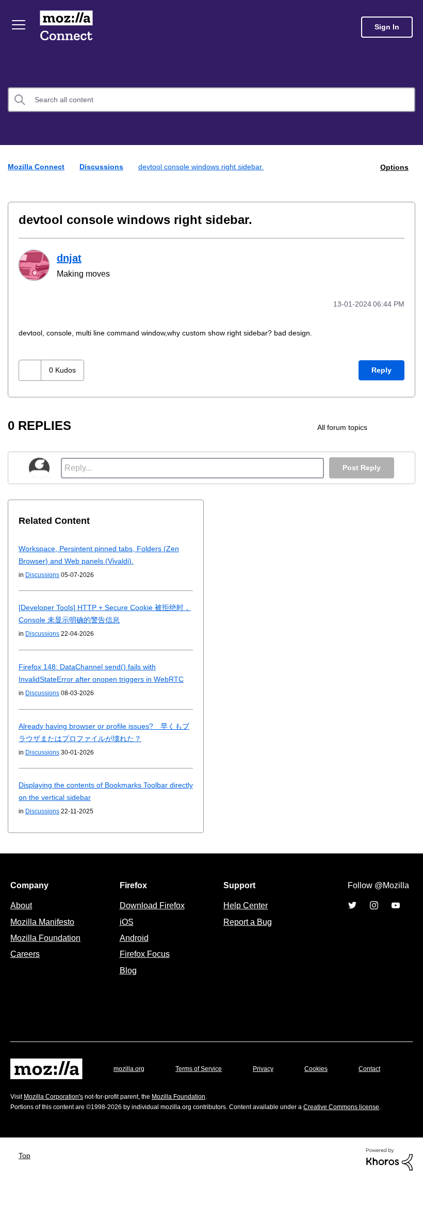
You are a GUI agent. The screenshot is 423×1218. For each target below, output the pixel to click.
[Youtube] (395, 916)
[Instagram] (374, 916)
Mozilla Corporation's (57, 1123)
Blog (126, 981)
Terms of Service (204, 1080)
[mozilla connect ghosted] (384, 426)
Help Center (243, 916)
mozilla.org (130, 1080)
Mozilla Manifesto (44, 933)
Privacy (273, 1080)
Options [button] (394, 167)
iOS (124, 933)
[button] (31, 369)
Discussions (106, 166)
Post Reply (360, 466)
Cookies (328, 1080)
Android (133, 949)
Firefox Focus (144, 965)
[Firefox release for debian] (404, 426)
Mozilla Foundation (46, 949)
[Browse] (19, 24)
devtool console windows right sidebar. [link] (213, 166)
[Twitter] (352, 916)
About (22, 916)
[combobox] (211, 99)
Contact (22, 1100)
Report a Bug (246, 933)
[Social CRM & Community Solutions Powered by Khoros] (389, 1196)
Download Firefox (152, 916)
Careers (24, 965)
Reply (381, 369)
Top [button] (25, 1193)
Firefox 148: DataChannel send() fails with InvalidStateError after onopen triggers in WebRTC (91, 678)
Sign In (387, 27)
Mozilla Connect (68, 27)
